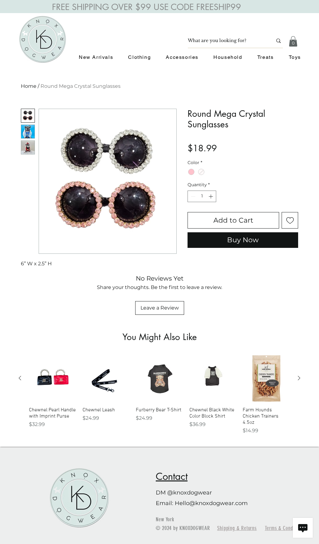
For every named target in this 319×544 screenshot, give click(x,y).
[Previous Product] (20, 378)
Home (28, 86)
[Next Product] (299, 378)
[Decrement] (192, 196)
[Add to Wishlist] (290, 220)
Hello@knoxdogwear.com (211, 503)
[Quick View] (52, 378)
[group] (159, 394)
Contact (172, 476)
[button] (293, 41)
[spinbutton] (201, 196)
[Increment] (211, 196)
